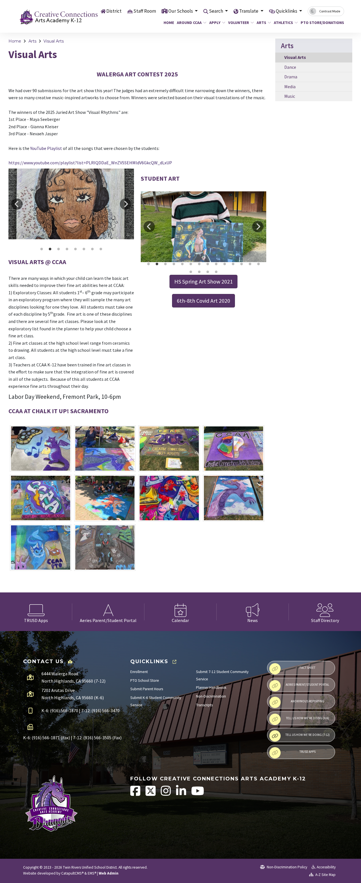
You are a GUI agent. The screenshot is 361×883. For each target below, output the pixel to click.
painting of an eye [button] (216, 272)
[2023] (233, 498)
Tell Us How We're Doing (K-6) (307, 718)
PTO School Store (144, 680)
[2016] (105, 448)
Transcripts (204, 705)
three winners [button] (92, 249)
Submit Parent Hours (146, 689)
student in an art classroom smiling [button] (233, 264)
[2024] (40, 547)
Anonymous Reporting (307, 701)
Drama (290, 76)
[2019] (40, 498)
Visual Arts (53, 41)
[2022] (169, 498)
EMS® (92, 873)
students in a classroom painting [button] (242, 264)
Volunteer (238, 22)
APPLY (215, 22)
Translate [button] (249, 11)
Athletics (283, 22)
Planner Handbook (211, 687)
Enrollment (139, 671)
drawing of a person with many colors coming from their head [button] (258, 264)
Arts (261, 22)
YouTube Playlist (46, 148)
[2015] (40, 448)
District (114, 11)
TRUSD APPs (308, 752)
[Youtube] (197, 793)
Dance (290, 67)
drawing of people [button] (191, 272)
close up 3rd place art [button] (50, 249)
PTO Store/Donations (320, 22)
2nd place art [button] (84, 249)
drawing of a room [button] (216, 264)
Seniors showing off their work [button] (148, 264)
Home (168, 22)
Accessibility (326, 867)
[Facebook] (135, 793)
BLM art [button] (165, 264)
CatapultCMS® (72, 873)
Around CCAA (189, 22)
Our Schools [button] (181, 11)
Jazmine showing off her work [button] (157, 264)
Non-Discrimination (211, 696)
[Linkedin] (181, 793)
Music (289, 96)
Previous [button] (17, 204)
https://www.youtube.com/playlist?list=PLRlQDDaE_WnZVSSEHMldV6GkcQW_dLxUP (90, 162)
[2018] (233, 448)
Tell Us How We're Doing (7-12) (307, 735)
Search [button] (216, 11)
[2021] (105, 498)
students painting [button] (208, 264)
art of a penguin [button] (208, 272)
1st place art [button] (67, 249)
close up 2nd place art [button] (75, 249)
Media (290, 86)
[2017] (169, 448)
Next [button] (125, 204)
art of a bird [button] (199, 264)
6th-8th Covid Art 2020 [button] (203, 300)
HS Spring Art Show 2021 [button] (203, 281)
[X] (151, 793)
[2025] (105, 547)
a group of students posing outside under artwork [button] (199, 272)
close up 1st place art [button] (58, 249)
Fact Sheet (307, 668)
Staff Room (144, 11)
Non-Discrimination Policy (286, 867)
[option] (71, 204)
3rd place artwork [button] (42, 249)
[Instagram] (166, 793)
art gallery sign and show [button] (101, 249)
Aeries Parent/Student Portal (307, 685)
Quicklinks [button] (287, 11)
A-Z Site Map (325, 874)
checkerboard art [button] (225, 264)
